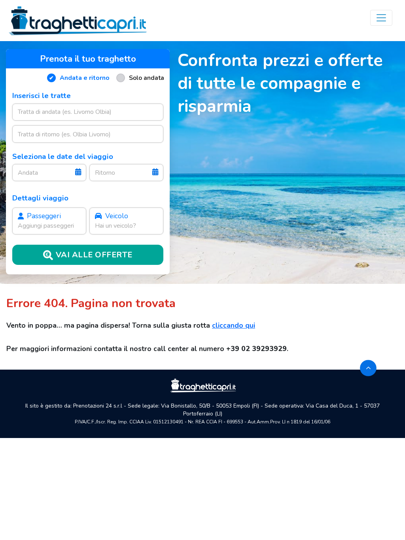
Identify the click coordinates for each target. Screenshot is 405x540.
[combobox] (88, 112)
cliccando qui (233, 325)
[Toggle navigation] (381, 18)
